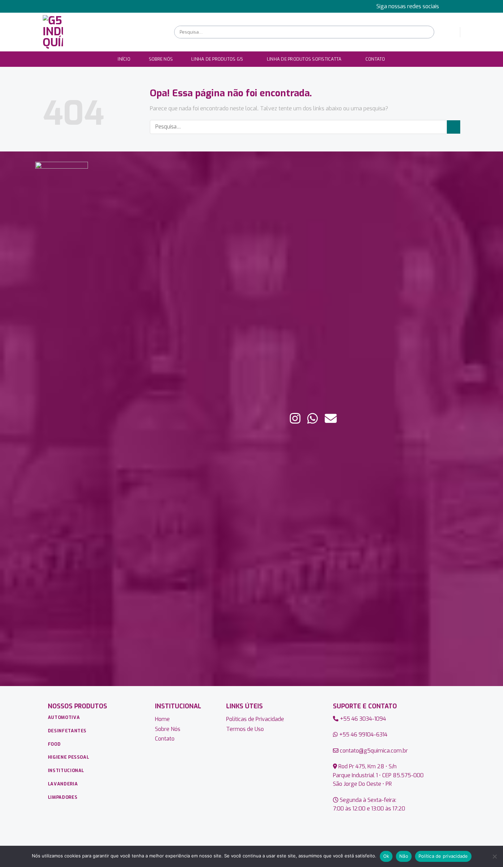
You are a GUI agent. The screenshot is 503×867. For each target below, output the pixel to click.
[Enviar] (428, 32)
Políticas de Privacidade (255, 719)
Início (124, 59)
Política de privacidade (443, 856)
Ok (386, 856)
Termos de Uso (245, 729)
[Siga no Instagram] (457, 6)
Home (162, 719)
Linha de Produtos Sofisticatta (304, 59)
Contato (375, 59)
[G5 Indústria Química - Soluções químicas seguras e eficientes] (103, 32)
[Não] (494, 858)
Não (403, 856)
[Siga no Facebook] (450, 6)
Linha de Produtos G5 (217, 59)
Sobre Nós (161, 59)
